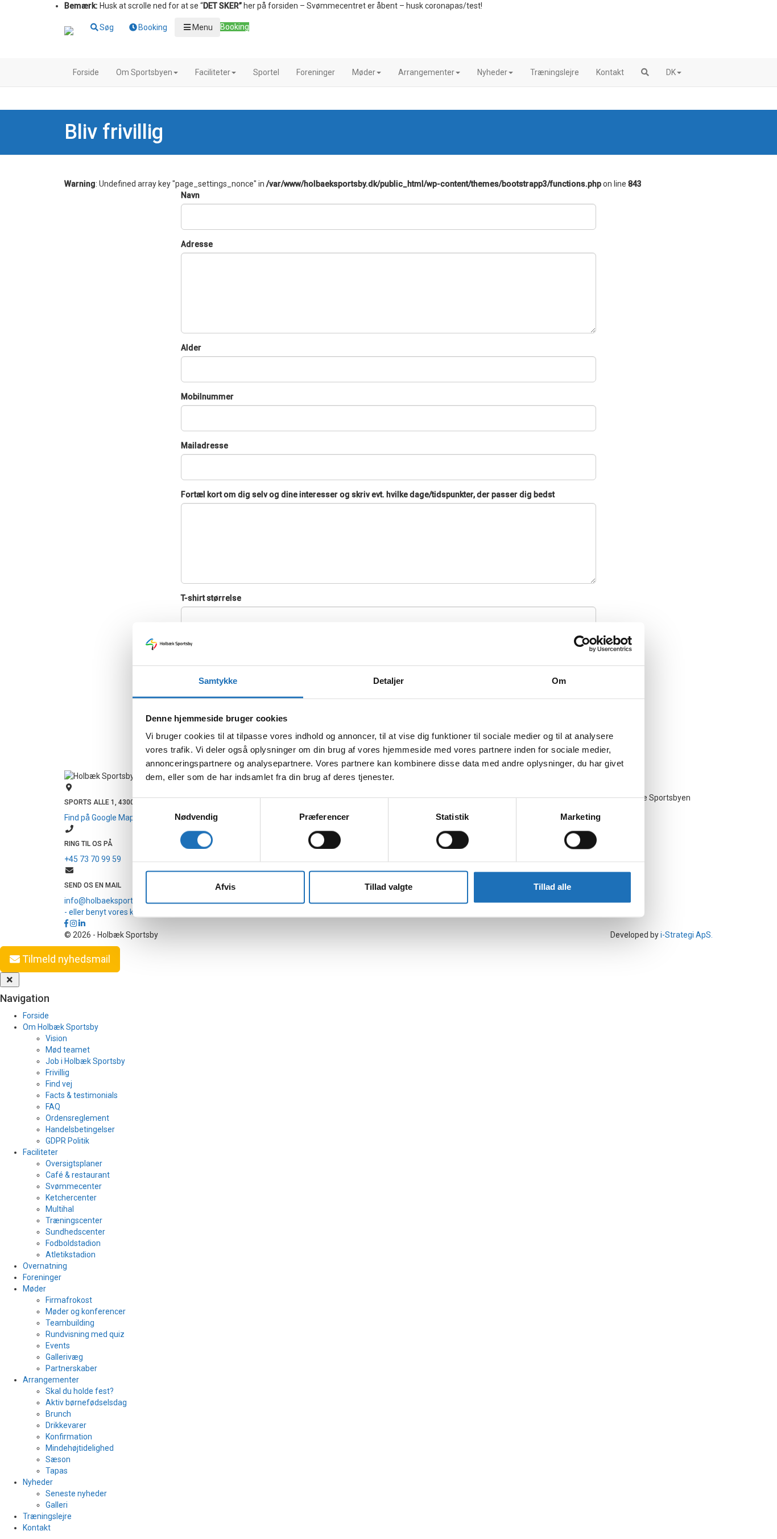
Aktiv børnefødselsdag (86, 1402)
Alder (191, 347)
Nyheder (492, 72)
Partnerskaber (71, 1368)
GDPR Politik (67, 1140)
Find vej (59, 1083)
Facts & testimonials (82, 1095)
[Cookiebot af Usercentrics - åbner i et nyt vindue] (582, 643)
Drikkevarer (66, 1425)
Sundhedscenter (75, 1231)
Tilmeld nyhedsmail (65, 959)
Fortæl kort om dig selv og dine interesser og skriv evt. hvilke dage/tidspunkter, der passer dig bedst (368, 494)
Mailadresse (204, 445)
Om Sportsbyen (144, 72)
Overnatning (45, 1265)
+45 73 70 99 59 (92, 859)
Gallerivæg (64, 1356)
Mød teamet (68, 1049)
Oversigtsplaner (74, 1163)
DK (671, 72)
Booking (234, 26)
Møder (363, 72)
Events (58, 1345)
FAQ (53, 1106)
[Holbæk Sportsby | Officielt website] (69, 32)
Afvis (225, 887)
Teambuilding (70, 1322)
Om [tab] (559, 681)
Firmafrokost (69, 1300)
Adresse (197, 244)
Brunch (58, 1413)
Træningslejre (554, 72)
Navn (190, 195)
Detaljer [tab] (388, 681)
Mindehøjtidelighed (80, 1448)
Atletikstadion (71, 1254)
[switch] (324, 840)
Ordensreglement (77, 1118)
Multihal (60, 1209)
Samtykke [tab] (218, 681)
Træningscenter (74, 1220)
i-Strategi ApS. (686, 934)
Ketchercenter (71, 1197)
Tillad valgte (388, 887)
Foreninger (315, 72)
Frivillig (57, 1072)
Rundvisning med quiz (85, 1334)
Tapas (57, 1470)
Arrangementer (426, 72)
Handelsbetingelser (80, 1129)
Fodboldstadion (73, 1243)
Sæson (58, 1459)
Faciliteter (212, 72)
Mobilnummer (207, 396)
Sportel (266, 72)
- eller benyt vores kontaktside (118, 912)
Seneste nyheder (76, 1493)
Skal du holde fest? (80, 1391)
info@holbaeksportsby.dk (109, 900)
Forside (86, 72)
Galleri (57, 1504)
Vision (56, 1038)
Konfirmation (69, 1436)
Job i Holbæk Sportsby (85, 1061)
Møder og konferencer (86, 1311)
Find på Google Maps (101, 817)
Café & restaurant (78, 1174)
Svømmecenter (74, 1186)
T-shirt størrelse (211, 598)
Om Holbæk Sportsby (60, 1026)
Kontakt (610, 72)
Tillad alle (552, 887)
